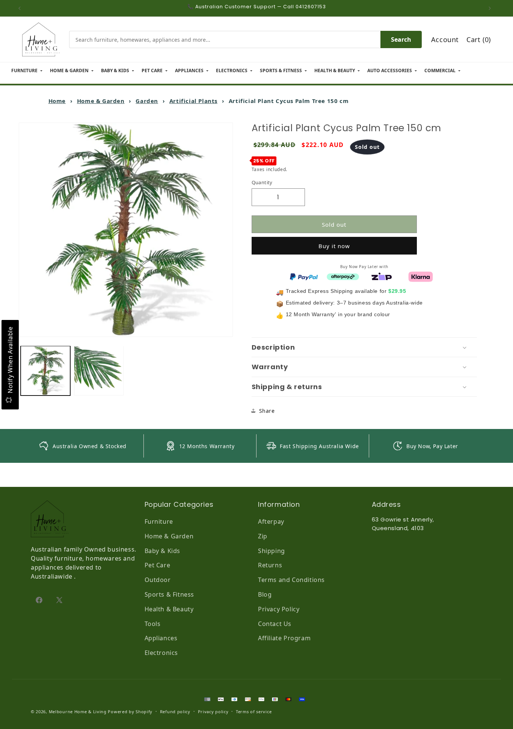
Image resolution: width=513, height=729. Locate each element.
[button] (364, 347)
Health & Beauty (169, 609)
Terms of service (254, 711)
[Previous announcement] (21, 8)
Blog (265, 594)
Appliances (161, 638)
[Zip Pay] (381, 276)
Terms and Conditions (291, 580)
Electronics (161, 653)
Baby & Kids (163, 551)
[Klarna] (421, 276)
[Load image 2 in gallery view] (99, 371)
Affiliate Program (284, 638)
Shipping (271, 551)
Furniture (159, 521)
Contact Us (274, 624)
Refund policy (175, 711)
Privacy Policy (278, 609)
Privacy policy (213, 711)
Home (57, 101)
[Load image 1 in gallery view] (45, 371)
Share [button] (267, 410)
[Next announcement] (491, 8)
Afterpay (271, 521)
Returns (270, 565)
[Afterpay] (343, 276)
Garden (147, 101)
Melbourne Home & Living (78, 711)
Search (401, 39)
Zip (262, 536)
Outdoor (158, 580)
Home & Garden (101, 101)
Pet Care (157, 565)
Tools (153, 624)
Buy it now (334, 246)
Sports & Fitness (170, 594)
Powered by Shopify (130, 711)
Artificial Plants (193, 101)
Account (445, 39)
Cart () (478, 39)
